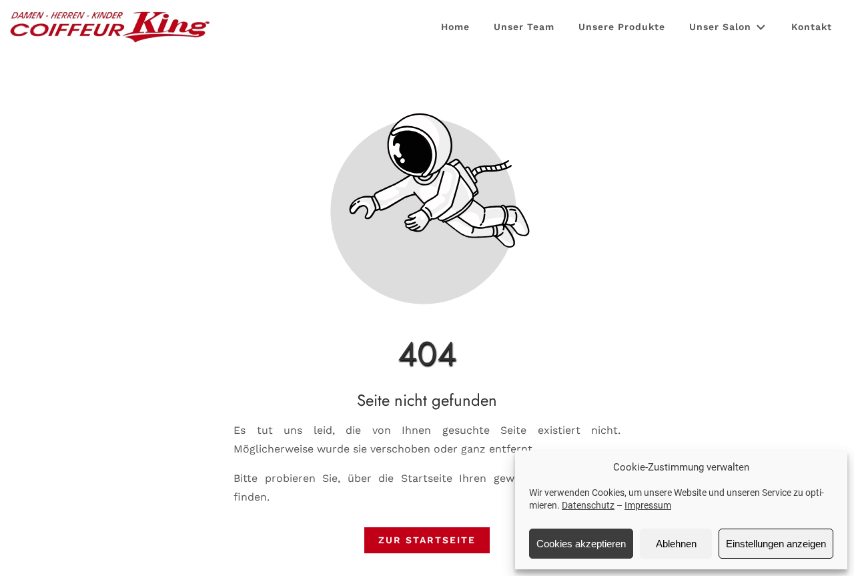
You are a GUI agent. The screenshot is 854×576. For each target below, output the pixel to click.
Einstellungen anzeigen (776, 543)
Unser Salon (720, 26)
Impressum (647, 505)
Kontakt (811, 26)
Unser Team (524, 26)
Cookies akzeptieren (581, 543)
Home (455, 26)
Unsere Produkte (621, 26)
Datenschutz (588, 505)
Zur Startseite (427, 540)
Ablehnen (676, 543)
